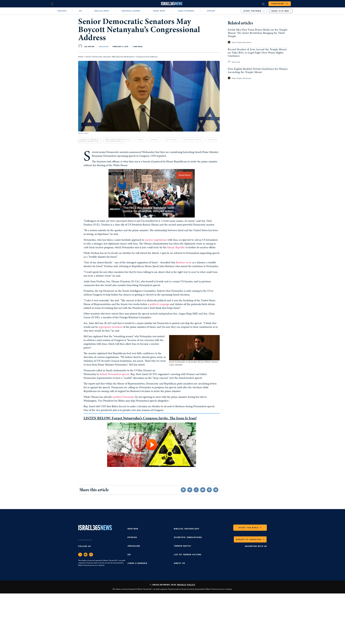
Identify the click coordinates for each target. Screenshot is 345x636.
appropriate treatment (110, 327)
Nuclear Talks (193, 139)
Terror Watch (182, 546)
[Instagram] (91, 555)
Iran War (61, 11)
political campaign (159, 304)
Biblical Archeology (186, 528)
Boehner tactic (184, 262)
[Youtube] (86, 555)
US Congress (114, 141)
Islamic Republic (176, 247)
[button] (183, 489)
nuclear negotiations (156, 240)
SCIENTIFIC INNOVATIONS (188, 537)
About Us (179, 563)
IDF (80, 11)
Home (81, 56)
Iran (140, 139)
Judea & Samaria (186, 11)
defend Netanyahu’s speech (114, 374)
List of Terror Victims (187, 554)
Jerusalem (103, 46)
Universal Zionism (130, 11)
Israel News (159, 11)
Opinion (211, 11)
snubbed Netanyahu (123, 397)
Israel (154, 139)
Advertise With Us (256, 546)
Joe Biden (171, 139)
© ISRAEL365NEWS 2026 (172, 584)
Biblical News (101, 11)
